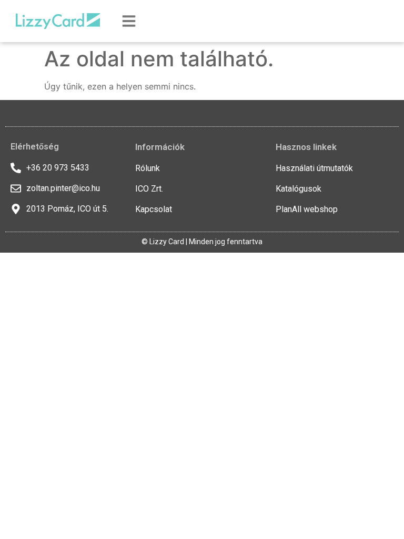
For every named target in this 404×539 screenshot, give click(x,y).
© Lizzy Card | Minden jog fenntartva (202, 241)
